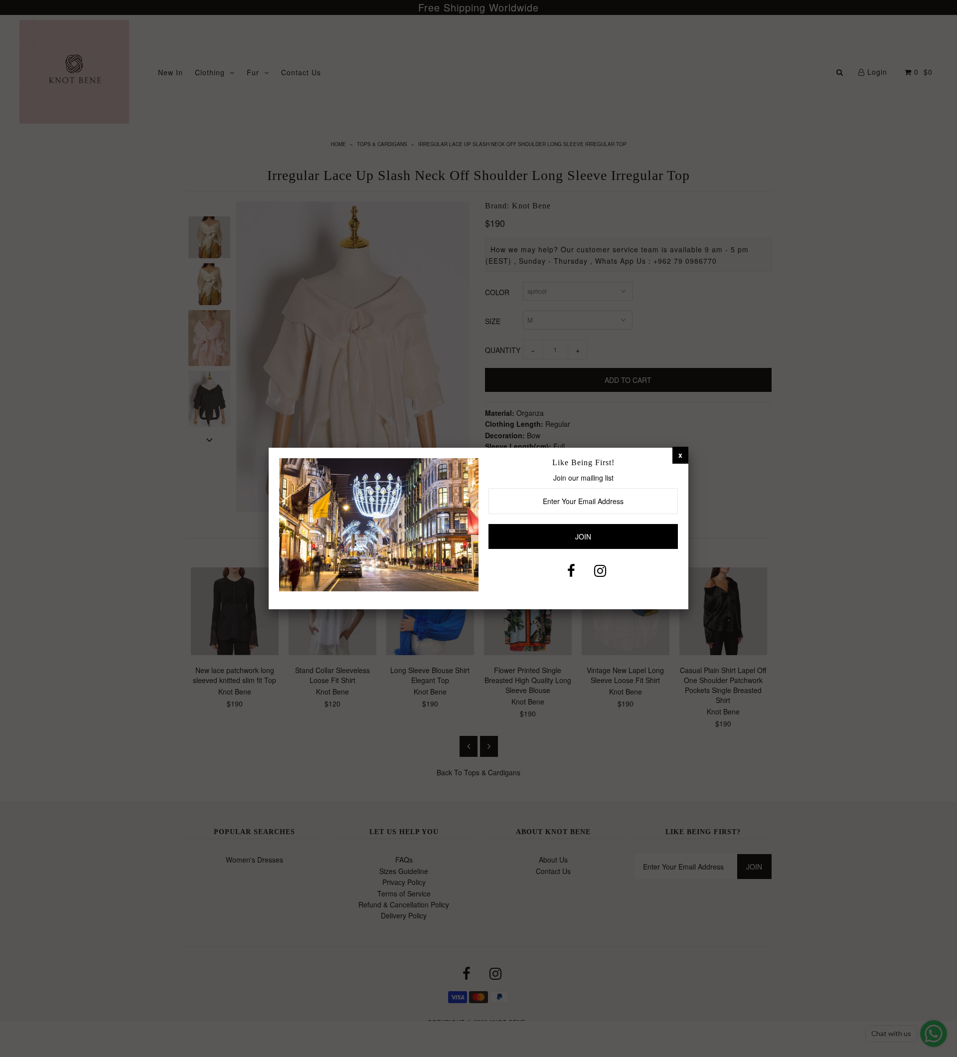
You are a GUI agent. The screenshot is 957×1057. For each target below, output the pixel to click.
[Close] (680, 454)
